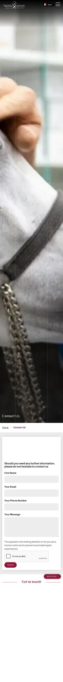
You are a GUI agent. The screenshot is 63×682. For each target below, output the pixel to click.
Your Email (10, 487)
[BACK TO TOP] (57, 663)
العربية (50, 4)
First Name (10, 473)
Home (5, 427)
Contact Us (19, 427)
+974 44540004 (12, 656)
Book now (51, 576)
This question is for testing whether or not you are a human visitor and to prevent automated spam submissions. (30, 545)
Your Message (12, 514)
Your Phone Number (15, 500)
